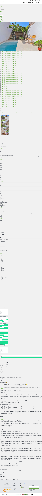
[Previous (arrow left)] (0, 110)
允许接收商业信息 (31, 490)
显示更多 (2, 388)
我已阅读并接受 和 (32, 489)
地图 (1, 6)
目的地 (24, 2)
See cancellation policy (2, 246)
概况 (35, 489)
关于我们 (36, 2)
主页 (14, 483)
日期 (0, 21)
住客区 (30, 0)
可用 (1, 356)
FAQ (14, 487)
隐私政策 (33, 489)
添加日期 (1, 11)
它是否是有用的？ (21, 385)
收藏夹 (34, 0)
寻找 (39, 0)
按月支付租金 (29, 2)
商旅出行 (26, 2)
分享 (0, 149)
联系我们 (39, 2)
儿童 (0, 14)
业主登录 (32, 0)
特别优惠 (15, 488)
